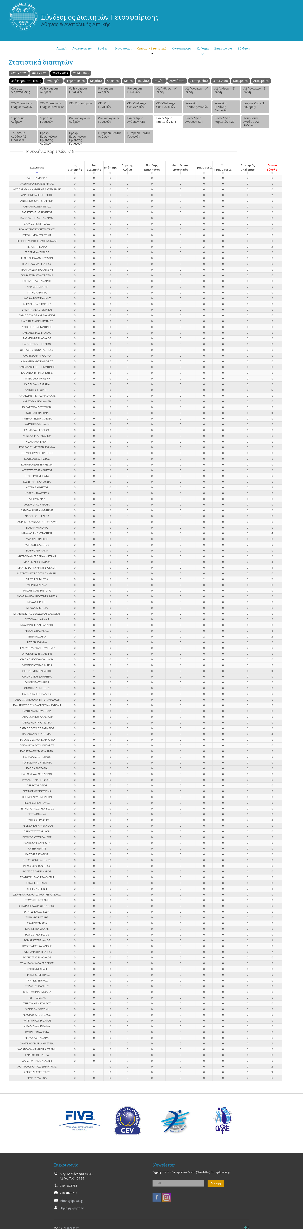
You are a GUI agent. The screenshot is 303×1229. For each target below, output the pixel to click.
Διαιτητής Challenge (247, 167)
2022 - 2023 (39, 73)
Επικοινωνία (223, 48)
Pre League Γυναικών (134, 90)
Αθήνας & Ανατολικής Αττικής (75, 24)
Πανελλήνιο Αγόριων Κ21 (194, 120)
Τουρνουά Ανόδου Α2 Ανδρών (251, 121)
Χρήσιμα (203, 48)
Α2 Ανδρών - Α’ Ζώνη (166, 90)
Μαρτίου (96, 81)
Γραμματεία (204, 167)
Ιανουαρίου (53, 81)
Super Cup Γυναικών (47, 120)
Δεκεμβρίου (261, 81)
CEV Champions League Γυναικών (52, 105)
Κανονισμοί (123, 48)
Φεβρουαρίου (75, 81)
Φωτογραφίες (181, 48)
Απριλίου (113, 81)
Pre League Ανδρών (105, 90)
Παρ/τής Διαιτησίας (152, 167)
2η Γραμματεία (222, 167)
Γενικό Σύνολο (272, 167)
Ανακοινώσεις (82, 48)
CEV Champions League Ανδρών (22, 105)
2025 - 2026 (19, 73)
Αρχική (61, 48)
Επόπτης (110, 167)
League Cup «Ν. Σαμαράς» (253, 105)
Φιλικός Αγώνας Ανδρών (79, 120)
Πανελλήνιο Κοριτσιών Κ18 (166, 120)
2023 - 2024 (60, 73)
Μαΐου (128, 81)
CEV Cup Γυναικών (104, 105)
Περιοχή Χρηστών (72, 1208)
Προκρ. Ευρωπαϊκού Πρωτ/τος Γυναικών (77, 137)
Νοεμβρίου (240, 81)
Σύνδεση (244, 48)
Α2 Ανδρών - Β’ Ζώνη (224, 90)
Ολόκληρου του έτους (26, 81)
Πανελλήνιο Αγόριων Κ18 (136, 120)
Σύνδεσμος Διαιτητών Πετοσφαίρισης (100, 17)
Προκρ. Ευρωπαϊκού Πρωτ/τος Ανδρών (48, 137)
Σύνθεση (103, 48)
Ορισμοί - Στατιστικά (151, 48)
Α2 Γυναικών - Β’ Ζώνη (254, 90)
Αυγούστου (177, 81)
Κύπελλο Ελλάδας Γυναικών (220, 106)
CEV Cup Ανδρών (80, 103)
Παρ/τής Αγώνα (127, 167)
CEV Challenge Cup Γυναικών (165, 105)
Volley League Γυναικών (78, 90)
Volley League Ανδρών (49, 90)
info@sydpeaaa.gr (72, 1201)
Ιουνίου (143, 81)
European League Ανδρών (110, 134)
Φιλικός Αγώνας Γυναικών (108, 120)
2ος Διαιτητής (94, 167)
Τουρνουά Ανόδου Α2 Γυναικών (18, 136)
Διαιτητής (37, 167)
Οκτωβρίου (220, 81)
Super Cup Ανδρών (18, 120)
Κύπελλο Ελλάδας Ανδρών (196, 105)
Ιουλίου (159, 81)
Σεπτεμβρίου (199, 81)
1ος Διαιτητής (74, 167)
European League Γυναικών (139, 134)
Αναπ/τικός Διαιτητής (180, 167)
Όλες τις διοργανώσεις (20, 90)
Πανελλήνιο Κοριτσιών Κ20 (224, 120)
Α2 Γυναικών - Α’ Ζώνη (196, 90)
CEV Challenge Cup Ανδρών (136, 105)
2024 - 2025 (81, 73)
